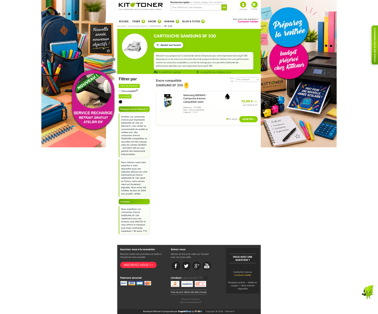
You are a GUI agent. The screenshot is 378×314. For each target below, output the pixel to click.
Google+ (196, 266)
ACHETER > (248, 119)
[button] (242, 274)
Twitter (186, 266)
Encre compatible (129, 90)
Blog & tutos (191, 21)
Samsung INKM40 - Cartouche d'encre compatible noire (195, 98)
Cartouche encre (137, 26)
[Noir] (121, 102)
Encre (152, 21)
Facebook (176, 266)
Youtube (207, 266)
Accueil (124, 21)
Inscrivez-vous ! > (138, 265)
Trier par (232, 79)
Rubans (169, 21)
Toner (136, 21)
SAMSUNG (155, 26)
